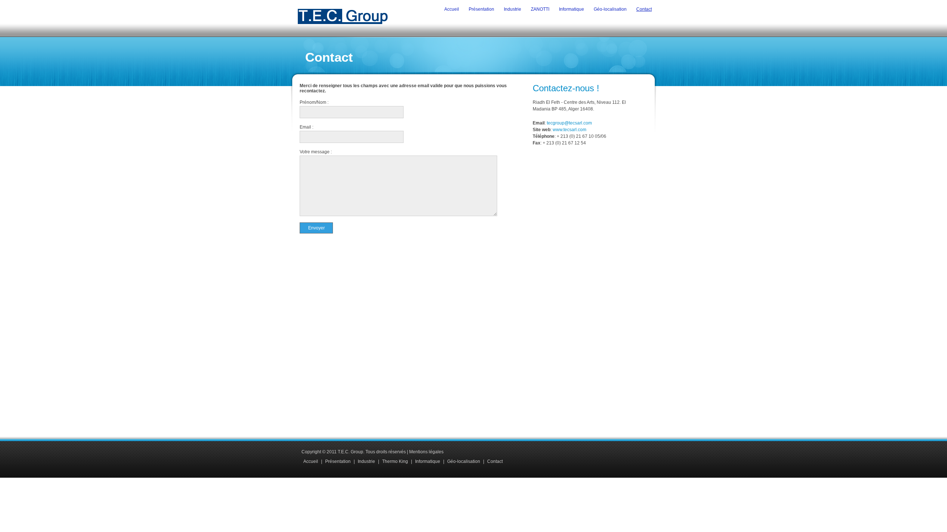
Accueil (451, 9)
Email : (306, 127)
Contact (644, 9)
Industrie (512, 9)
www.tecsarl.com (569, 129)
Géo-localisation (610, 9)
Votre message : (316, 151)
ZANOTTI (540, 9)
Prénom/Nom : (314, 102)
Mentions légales (426, 451)
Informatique (571, 9)
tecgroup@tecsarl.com (569, 123)
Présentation (481, 9)
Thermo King (395, 461)
